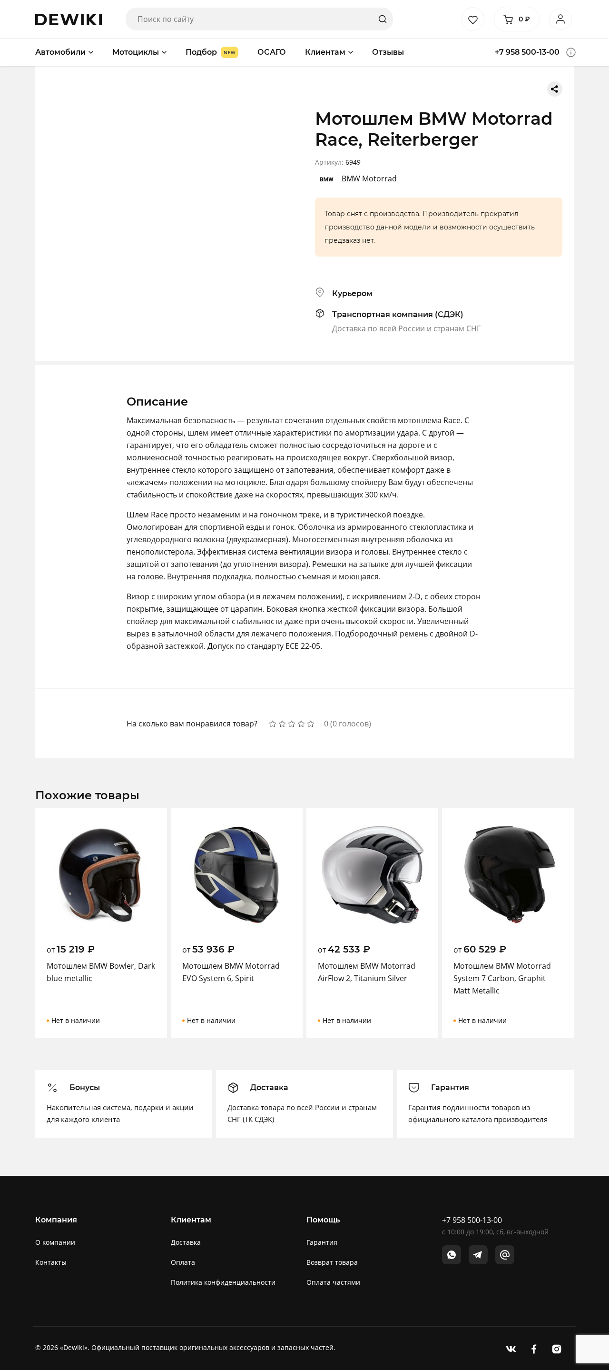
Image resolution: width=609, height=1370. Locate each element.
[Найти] (382, 19)
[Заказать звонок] (571, 52)
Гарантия (321, 1242)
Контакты (51, 1262)
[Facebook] (534, 1348)
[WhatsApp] (451, 1254)
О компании (55, 1242)
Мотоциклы (135, 52)
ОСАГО (271, 52)
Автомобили (60, 52)
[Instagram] (556, 1348)
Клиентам (325, 52)
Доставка (186, 1242)
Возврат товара (332, 1262)
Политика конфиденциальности (223, 1282)
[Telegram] (478, 1254)
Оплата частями (333, 1282)
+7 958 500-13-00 (527, 52)
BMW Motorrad (369, 178)
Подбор (201, 52)
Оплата (183, 1262)
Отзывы (388, 52)
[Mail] (504, 1254)
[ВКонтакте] (511, 1348)
